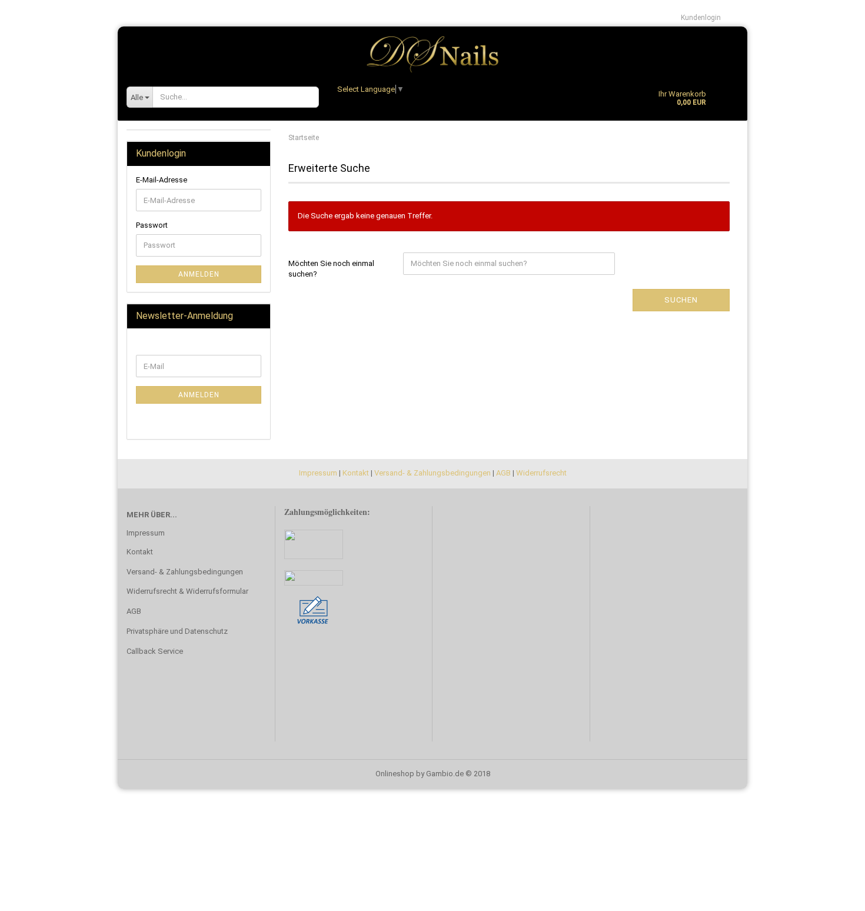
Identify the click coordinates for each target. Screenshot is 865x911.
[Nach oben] (832, 893)
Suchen (681, 299)
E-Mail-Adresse (161, 179)
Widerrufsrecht (541, 472)
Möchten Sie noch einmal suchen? (331, 269)
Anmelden (198, 274)
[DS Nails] (432, 50)
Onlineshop (394, 773)
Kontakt (355, 472)
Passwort (152, 225)
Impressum (318, 472)
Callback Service (155, 651)
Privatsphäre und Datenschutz (177, 631)
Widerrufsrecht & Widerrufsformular (187, 591)
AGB (503, 472)
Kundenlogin (701, 18)
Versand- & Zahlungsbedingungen (432, 472)
